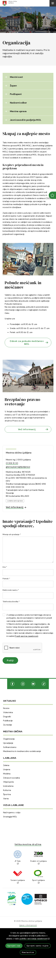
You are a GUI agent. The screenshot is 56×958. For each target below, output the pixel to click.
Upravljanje (8, 743)
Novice (6, 708)
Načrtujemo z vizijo (11, 812)
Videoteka (8, 712)
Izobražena (8, 786)
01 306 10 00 (12, 463)
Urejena (6, 769)
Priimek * (6, 578)
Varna (6, 798)
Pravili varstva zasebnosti (26, 636)
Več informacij (27, 429)
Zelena (6, 765)
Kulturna (7, 790)
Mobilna (6, 773)
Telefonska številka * (11, 601)
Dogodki (7, 716)
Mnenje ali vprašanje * (12, 534)
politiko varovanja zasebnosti (33, 938)
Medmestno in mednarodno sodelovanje (22, 751)
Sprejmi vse (13, 945)
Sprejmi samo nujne (38, 945)
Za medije (7, 725)
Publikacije (8, 720)
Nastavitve (28, 952)
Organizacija (9, 739)
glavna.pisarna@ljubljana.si (18, 466)
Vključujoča (8, 782)
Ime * (5, 567)
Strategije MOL (10, 816)
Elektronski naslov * (11, 590)
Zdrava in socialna (11, 778)
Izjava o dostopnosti (28, 925)
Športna (7, 794)
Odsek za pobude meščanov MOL (27, 342)
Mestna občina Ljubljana (18, 452)
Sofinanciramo (9, 747)
